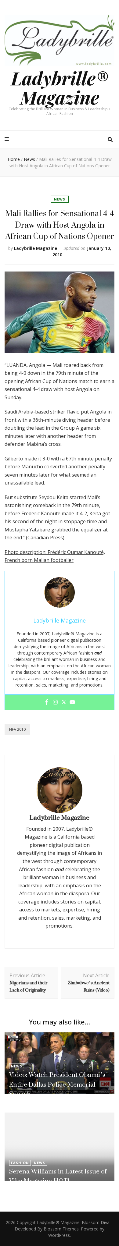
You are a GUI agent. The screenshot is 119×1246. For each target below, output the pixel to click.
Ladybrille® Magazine (59, 87)
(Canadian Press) (45, 537)
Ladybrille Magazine (35, 248)
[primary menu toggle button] (7, 139)
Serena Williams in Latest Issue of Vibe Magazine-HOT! (58, 1176)
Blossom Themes (61, 1229)
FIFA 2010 (17, 729)
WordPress (59, 1235)
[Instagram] (55, 702)
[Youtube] (72, 702)
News (59, 199)
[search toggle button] (110, 140)
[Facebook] (46, 702)
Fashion (20, 1162)
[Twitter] (64, 702)
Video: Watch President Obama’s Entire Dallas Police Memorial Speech (57, 1084)
